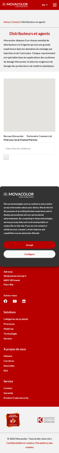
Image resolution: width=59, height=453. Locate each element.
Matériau (9, 328)
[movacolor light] (15, 5)
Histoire (8, 355)
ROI (6, 370)
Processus (9, 323)
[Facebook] (5, 301)
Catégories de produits (16, 318)
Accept (29, 245)
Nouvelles (9, 365)
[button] (44, 5)
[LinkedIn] (23, 301)
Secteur (8, 338)
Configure (29, 254)
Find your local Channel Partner (21, 139)
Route (7, 288)
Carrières (9, 360)
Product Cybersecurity (16, 397)
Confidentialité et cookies (20, 442)
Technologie (10, 333)
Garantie (8, 392)
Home (7, 22)
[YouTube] (15, 301)
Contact (15, 22)
